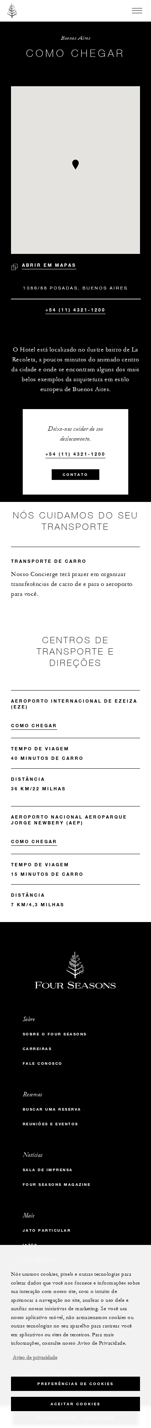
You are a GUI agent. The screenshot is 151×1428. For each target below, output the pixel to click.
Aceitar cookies (75, 1404)
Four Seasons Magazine (57, 1184)
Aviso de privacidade (35, 1357)
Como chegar (34, 725)
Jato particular (47, 1230)
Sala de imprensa (48, 1169)
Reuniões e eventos (50, 1124)
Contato (75, 474)
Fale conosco (43, 1063)
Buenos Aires (75, 37)
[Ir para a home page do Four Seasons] (12, 10)
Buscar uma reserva (52, 1109)
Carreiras (37, 1048)
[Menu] (137, 10)
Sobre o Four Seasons (55, 1034)
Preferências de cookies (75, 1383)
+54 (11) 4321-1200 (75, 310)
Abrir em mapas (49, 265)
